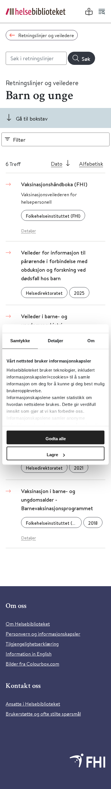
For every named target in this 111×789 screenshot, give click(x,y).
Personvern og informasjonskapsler (43, 633)
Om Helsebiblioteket (28, 623)
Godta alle (56, 438)
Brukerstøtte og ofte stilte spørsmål (43, 713)
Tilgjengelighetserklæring (32, 643)
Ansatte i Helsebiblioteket (33, 703)
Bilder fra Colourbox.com (32, 663)
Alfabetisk (91, 163)
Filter (19, 139)
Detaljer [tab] (55, 340)
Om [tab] (90, 340)
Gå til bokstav (32, 118)
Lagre (52, 454)
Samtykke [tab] (20, 340)
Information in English (29, 653)
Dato (56, 163)
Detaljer (28, 230)
